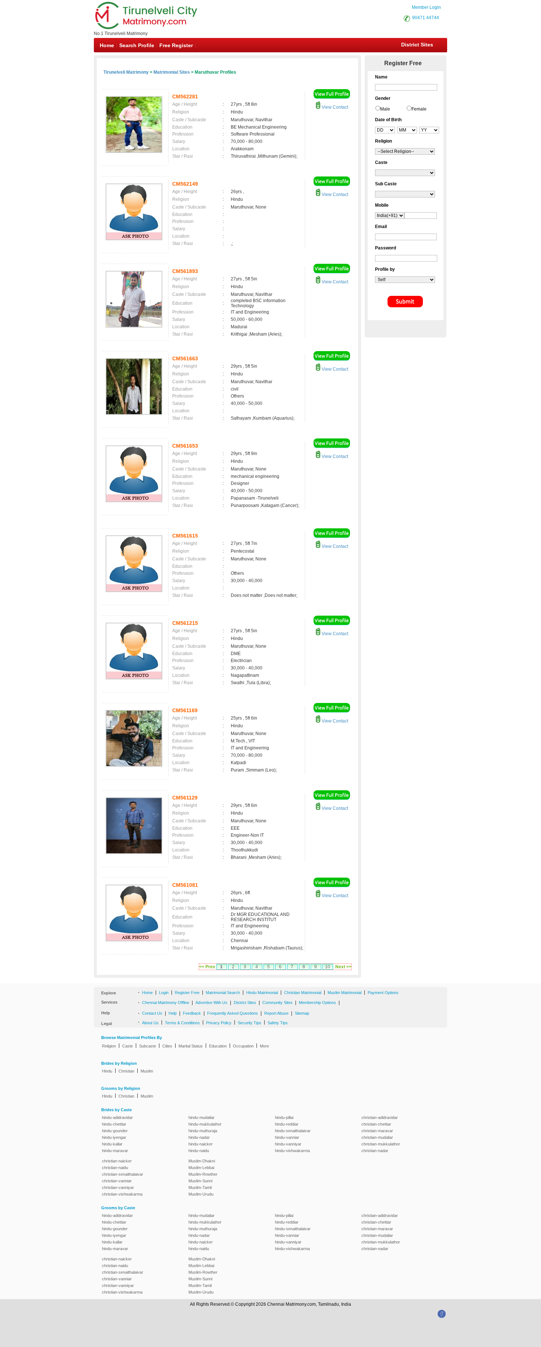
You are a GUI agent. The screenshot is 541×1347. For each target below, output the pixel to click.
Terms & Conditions (182, 1023)
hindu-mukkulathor (205, 1124)
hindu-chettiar (114, 1124)
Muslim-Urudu (200, 1194)
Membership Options (317, 1002)
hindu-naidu (198, 1150)
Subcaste (147, 1046)
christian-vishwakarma (122, 1194)
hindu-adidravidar (117, 1117)
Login (164, 992)
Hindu (107, 1071)
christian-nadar (374, 1150)
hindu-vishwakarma (292, 1150)
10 (327, 966)
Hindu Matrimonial (262, 992)
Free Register (176, 45)
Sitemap (302, 1013)
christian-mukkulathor (380, 1144)
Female (419, 109)
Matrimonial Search (223, 992)
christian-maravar (377, 1131)
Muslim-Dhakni (201, 1161)
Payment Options (383, 992)
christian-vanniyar (118, 1187)
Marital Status (190, 1046)
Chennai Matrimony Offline (165, 1002)
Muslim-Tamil (200, 1187)
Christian (126, 1071)
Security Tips (249, 1023)
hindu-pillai (284, 1117)
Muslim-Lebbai (201, 1167)
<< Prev (207, 966)
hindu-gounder (115, 1131)
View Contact (334, 107)
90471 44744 (425, 17)
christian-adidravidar (379, 1117)
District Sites (417, 45)
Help (173, 1013)
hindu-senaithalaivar (293, 1131)
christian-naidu (115, 1167)
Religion (109, 1046)
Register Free (187, 992)
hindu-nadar (199, 1137)
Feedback (192, 1013)
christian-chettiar (376, 1124)
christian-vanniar (117, 1181)
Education (218, 1046)
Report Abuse (276, 1013)
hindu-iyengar (114, 1137)
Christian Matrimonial (302, 992)
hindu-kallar (112, 1144)
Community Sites (277, 1002)
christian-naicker (117, 1161)
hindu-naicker (200, 1144)
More (264, 1046)
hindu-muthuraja (202, 1131)
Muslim (147, 1071)
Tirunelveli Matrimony (126, 72)
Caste (127, 1046)
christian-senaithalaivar (122, 1174)
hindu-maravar (115, 1150)
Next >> (343, 966)
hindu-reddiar (286, 1124)
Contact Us (152, 1013)
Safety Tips (278, 1023)
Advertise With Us (211, 1002)
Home (107, 45)
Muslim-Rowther (203, 1174)
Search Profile (136, 45)
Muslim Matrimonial (344, 992)
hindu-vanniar (287, 1137)
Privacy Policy (218, 1023)
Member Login (426, 7)
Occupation (243, 1046)
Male (385, 109)
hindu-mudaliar (201, 1117)
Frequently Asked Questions (232, 1013)
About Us (150, 1023)
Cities (167, 1046)
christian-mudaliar (377, 1137)
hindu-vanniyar (288, 1144)
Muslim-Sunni (200, 1181)
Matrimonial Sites (171, 72)
